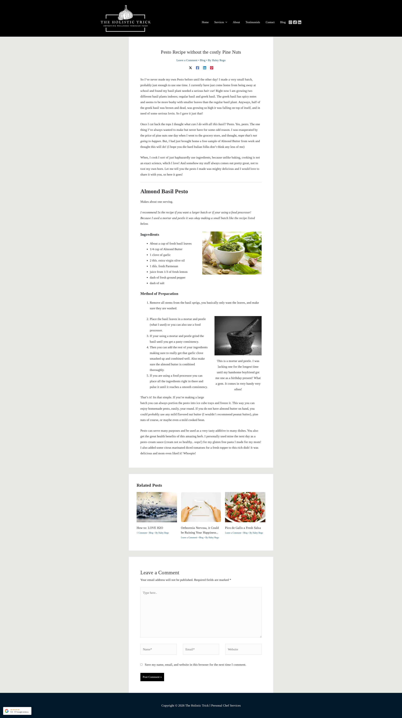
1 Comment (142, 533)
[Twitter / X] (190, 67)
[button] (17, 711)
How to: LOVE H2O (150, 527)
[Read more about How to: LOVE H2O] (157, 507)
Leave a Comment (187, 60)
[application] (225, 22)
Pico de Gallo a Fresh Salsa (243, 527)
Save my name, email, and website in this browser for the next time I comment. (195, 664)
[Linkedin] (300, 22)
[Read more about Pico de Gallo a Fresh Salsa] (245, 507)
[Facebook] (295, 22)
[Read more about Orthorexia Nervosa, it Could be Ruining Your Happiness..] (201, 507)
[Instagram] (290, 22)
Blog (202, 60)
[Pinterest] (211, 67)
